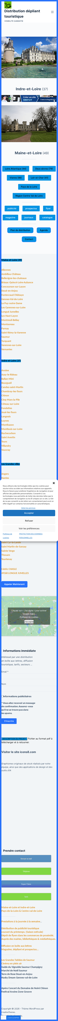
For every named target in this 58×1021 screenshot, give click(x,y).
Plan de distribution (20, 230)
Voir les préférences (29, 528)
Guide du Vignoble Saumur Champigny (22, 967)
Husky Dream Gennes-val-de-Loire (19, 977)
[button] (53, 483)
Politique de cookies (29, 617)
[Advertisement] (29, 807)
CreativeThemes (8, 1012)
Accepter (29, 513)
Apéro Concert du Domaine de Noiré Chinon (24, 988)
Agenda (44, 230)
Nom (3, 684)
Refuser (29, 520)
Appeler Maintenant (14, 584)
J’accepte (29, 621)
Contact (29, 239)
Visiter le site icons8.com (18, 752)
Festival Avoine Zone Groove (16, 992)
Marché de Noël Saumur (14, 970)
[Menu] (52, 12)
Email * (4, 671)
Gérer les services (28, 508)
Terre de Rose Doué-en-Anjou (16, 974)
